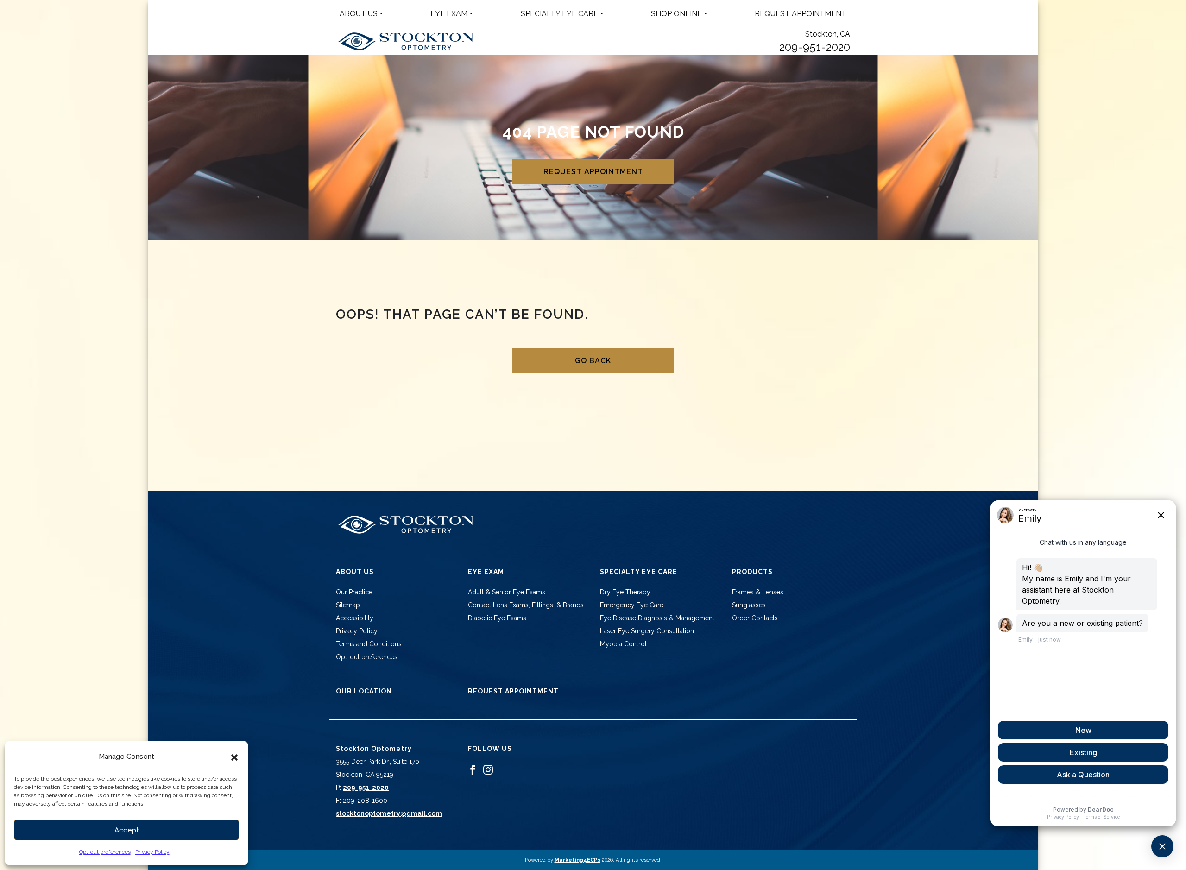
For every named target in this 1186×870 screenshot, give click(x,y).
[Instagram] (488, 769)
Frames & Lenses (757, 592)
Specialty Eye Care (559, 13)
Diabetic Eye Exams (497, 618)
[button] (234, 756)
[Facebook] (473, 769)
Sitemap (348, 605)
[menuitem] (361, 14)
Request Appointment (800, 13)
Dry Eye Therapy (625, 592)
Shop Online (676, 13)
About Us (359, 13)
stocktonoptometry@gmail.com (389, 813)
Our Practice (354, 592)
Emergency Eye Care (631, 605)
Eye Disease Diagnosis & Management (657, 618)
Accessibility (354, 618)
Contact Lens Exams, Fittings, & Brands (526, 605)
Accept (126, 830)
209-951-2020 (814, 47)
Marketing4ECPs (577, 860)
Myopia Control (623, 644)
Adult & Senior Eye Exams (506, 592)
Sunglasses (749, 605)
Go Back (593, 360)
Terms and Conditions (369, 644)
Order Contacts (755, 618)
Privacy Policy (152, 852)
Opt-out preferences (105, 852)
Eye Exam (448, 13)
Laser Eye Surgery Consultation (647, 631)
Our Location (364, 691)
